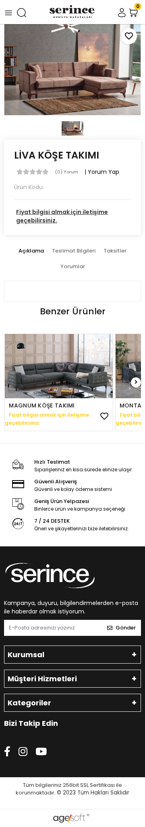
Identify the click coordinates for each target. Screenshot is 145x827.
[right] (136, 382)
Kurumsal (26, 655)
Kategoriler (29, 703)
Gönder (126, 627)
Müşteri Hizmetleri (42, 679)
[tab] (31, 251)
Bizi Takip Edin (31, 723)
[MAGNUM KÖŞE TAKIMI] (58, 366)
